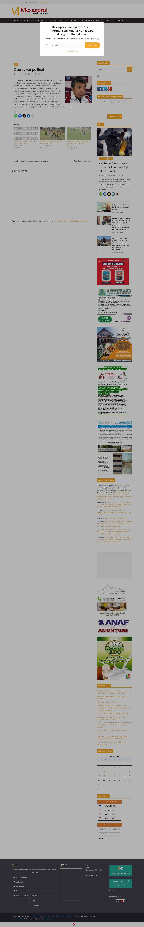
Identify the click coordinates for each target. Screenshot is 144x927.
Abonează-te (93, 45)
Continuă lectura (72, 51)
